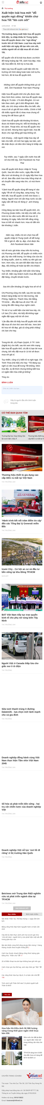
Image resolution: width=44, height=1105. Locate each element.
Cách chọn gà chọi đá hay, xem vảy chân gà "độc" (20, 967)
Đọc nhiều (12, 914)
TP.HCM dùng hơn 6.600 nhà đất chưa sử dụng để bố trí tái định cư (33, 1055)
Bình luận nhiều (32, 914)
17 (21, 955)
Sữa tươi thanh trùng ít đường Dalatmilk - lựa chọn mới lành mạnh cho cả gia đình (21, 712)
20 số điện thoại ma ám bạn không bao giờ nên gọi (21, 961)
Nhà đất (5, 576)
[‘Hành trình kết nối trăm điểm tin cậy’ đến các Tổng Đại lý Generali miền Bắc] (22, 503)
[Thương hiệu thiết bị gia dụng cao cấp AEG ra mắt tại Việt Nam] (22, 457)
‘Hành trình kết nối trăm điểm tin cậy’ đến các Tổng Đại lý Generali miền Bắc (22, 523)
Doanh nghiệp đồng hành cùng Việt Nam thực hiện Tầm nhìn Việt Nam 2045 (20, 760)
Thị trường (9, 8)
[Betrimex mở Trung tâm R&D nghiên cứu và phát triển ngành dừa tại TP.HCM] (22, 876)
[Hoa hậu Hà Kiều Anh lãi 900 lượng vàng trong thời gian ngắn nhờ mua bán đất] (22, 1011)
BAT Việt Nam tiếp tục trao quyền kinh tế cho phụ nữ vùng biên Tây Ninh (20, 617)
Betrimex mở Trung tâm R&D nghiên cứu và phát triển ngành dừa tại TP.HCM (21, 896)
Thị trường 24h (8, 482)
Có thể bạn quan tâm (15, 413)
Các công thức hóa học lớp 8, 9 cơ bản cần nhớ (19, 975)
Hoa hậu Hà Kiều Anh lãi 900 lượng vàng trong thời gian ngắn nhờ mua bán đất (20, 1031)
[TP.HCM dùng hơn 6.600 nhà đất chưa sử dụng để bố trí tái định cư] (12, 1058)
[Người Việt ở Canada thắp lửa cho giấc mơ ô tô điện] (22, 646)
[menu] (3, 2)
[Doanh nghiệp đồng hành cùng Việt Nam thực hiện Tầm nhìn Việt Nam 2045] (22, 740)
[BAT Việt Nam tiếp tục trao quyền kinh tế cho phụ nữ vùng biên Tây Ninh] (22, 597)
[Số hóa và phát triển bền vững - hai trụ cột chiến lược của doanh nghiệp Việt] (22, 786)
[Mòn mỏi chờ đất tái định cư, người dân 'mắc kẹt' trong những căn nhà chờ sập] (12, 1043)
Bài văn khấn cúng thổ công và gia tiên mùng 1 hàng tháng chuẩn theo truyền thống (22, 946)
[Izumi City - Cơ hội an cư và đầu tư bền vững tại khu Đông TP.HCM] (22, 551)
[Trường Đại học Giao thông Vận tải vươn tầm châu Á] (14, 424)
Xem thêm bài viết (22, 908)
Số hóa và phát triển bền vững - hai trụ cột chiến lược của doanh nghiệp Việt (21, 807)
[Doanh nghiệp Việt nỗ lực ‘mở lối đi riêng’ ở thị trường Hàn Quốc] (22, 832)
